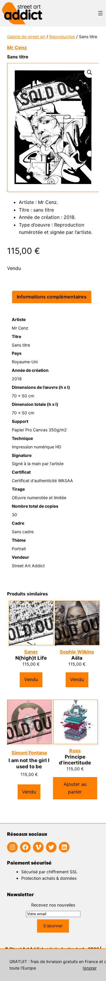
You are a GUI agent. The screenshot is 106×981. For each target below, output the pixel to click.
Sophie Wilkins (77, 652)
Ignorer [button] (90, 967)
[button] (89, 72)
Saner (31, 652)
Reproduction (62, 36)
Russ (75, 751)
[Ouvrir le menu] (100, 13)
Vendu (31, 679)
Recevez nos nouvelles (53, 904)
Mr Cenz (17, 47)
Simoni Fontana (29, 753)
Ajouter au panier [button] (75, 788)
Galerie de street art (26, 36)
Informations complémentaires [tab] (52, 297)
